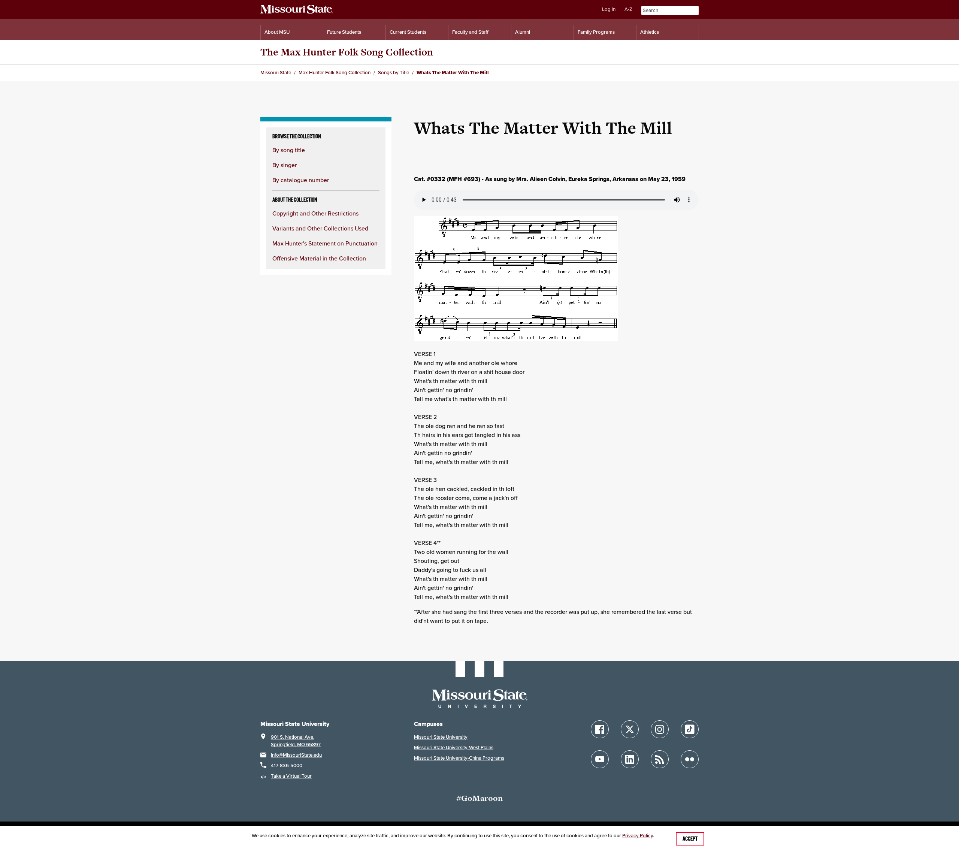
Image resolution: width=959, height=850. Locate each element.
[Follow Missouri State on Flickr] (690, 759)
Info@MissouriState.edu (296, 755)
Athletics (649, 32)
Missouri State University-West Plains (453, 747)
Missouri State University (441, 737)
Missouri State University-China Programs (459, 758)
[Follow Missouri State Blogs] (660, 759)
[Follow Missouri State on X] (630, 729)
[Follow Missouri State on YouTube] (600, 759)
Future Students (344, 32)
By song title (288, 150)
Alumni (522, 32)
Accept (690, 838)
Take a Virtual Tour (291, 776)
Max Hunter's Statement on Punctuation (325, 243)
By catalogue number (300, 180)
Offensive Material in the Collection (319, 258)
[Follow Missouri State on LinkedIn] (630, 759)
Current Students (408, 32)
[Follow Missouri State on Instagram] (660, 729)
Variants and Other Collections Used (320, 228)
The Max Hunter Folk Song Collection (346, 52)
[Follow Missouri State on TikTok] (690, 729)
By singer (284, 165)
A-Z (628, 9)
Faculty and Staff (470, 32)
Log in (608, 9)
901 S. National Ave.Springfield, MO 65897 (296, 740)
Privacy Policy (637, 835)
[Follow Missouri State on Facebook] (600, 729)
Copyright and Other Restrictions (315, 213)
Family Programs (596, 32)
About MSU (277, 32)
